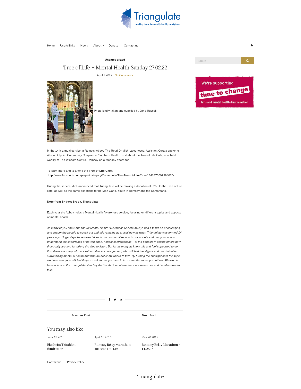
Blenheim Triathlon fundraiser (61, 347)
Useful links (67, 45)
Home (51, 45)
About (97, 45)
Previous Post (81, 315)
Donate (113, 45)
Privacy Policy (75, 362)
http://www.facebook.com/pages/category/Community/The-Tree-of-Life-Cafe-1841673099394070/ (111, 175)
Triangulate (150, 376)
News (84, 45)
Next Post (149, 315)
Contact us (131, 45)
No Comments (124, 75)
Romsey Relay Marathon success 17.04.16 (112, 347)
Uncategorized (115, 59)
